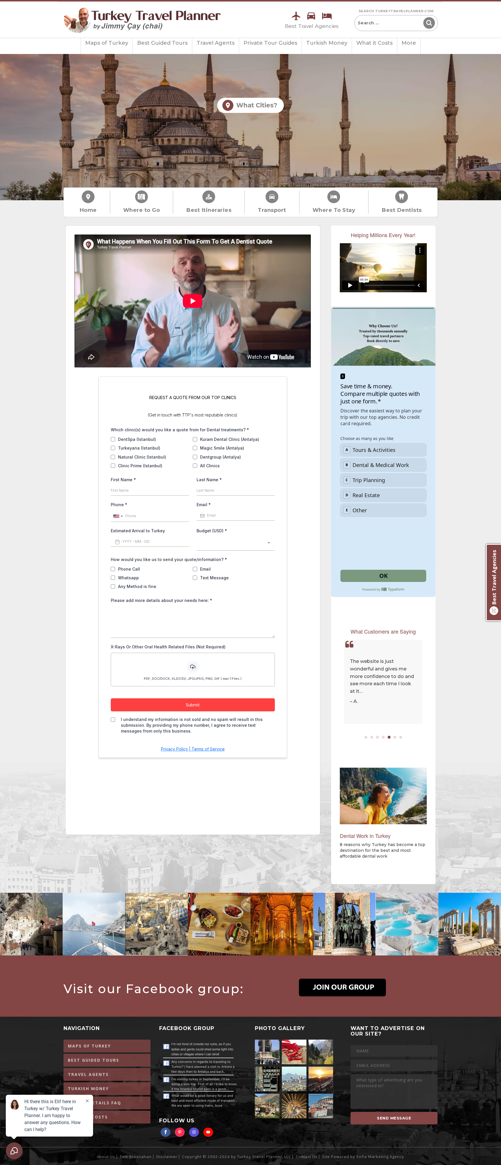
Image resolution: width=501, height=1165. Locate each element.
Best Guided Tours (162, 42)
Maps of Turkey (106, 42)
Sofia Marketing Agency (380, 1156)
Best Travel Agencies (312, 26)
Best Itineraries (208, 210)
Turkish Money (326, 42)
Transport (272, 210)
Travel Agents (216, 42)
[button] (365, 737)
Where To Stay (334, 210)
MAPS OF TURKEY (89, 1046)
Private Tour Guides (270, 42)
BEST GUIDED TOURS (93, 1060)
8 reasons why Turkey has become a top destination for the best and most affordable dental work (382, 850)
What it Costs (374, 42)
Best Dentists (402, 210)
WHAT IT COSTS (88, 1117)
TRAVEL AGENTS (88, 1074)
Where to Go (141, 210)
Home (88, 210)
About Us (106, 1156)
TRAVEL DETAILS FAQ (94, 1103)
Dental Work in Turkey (365, 835)
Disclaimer (166, 1156)
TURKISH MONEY (88, 1088)
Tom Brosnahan (136, 1156)
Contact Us (306, 1156)
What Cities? (255, 105)
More (409, 42)
